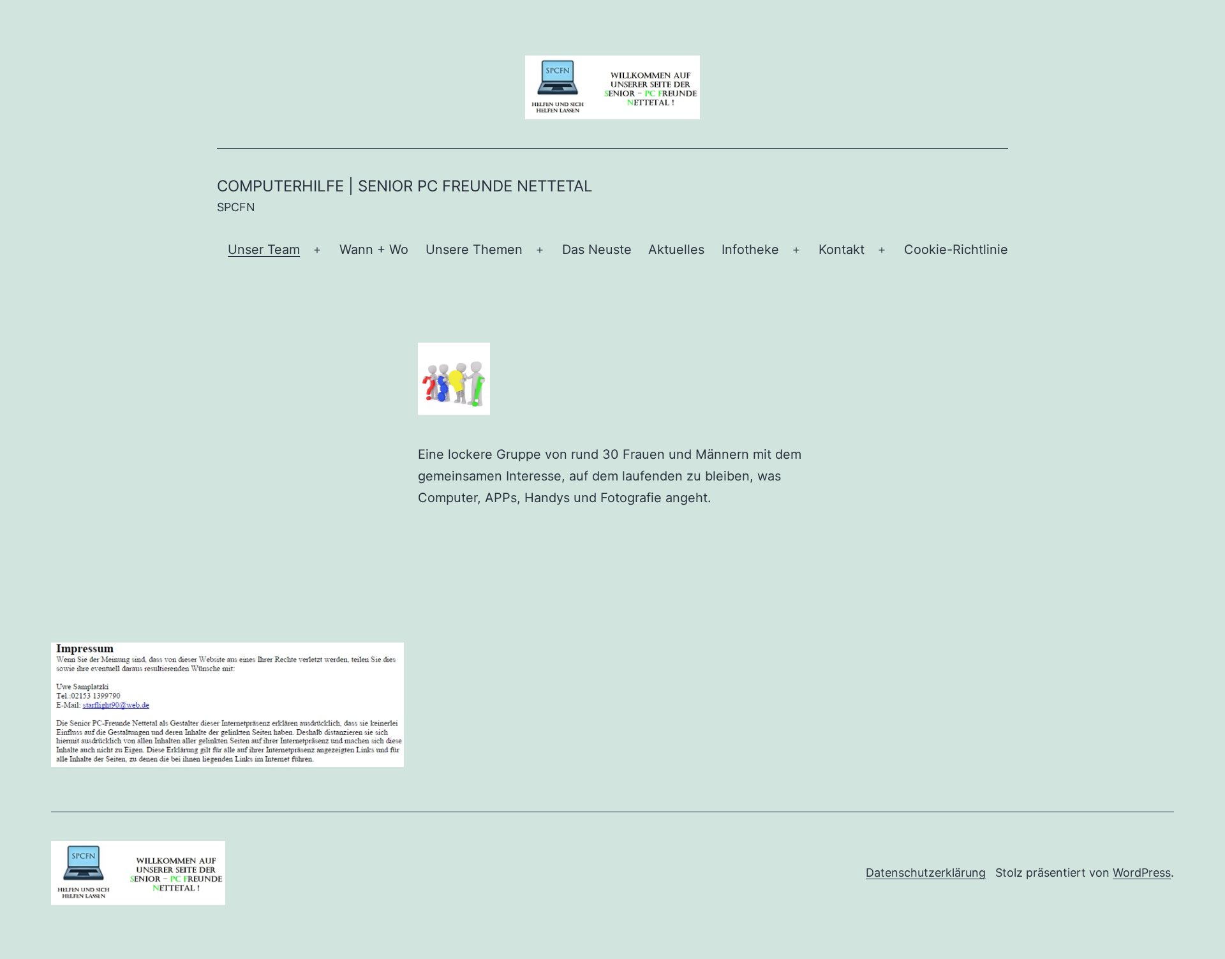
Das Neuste (597, 249)
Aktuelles (676, 249)
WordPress (1142, 872)
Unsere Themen (474, 249)
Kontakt (842, 249)
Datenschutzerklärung (926, 872)
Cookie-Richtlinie (956, 249)
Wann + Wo (373, 249)
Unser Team (264, 249)
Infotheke (750, 249)
